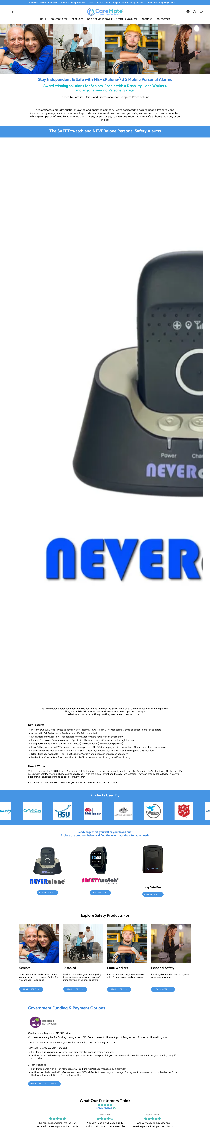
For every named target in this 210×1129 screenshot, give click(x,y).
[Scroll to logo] (22, 811)
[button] (59, 19)
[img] (105, 1104)
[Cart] (201, 11)
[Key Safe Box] (153, 863)
